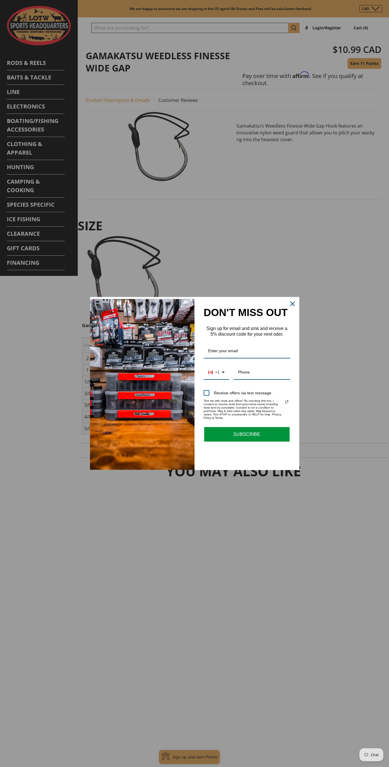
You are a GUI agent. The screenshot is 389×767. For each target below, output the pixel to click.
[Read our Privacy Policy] (286, 401)
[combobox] (216, 372)
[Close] (292, 304)
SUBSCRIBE (246, 434)
